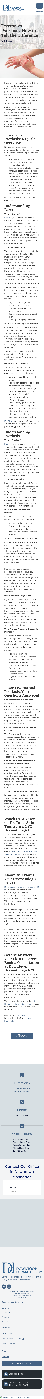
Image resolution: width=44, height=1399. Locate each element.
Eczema (8, 218)
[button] (39, 6)
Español (39, 11)
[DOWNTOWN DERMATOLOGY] (22, 1397)
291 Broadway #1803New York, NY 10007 (22, 1090)
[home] (12, 8)
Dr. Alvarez (9, 421)
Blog (4, 1351)
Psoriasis (8, 444)
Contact (5, 1357)
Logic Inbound (26, 1295)
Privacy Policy (22, 1297)
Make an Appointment (22, 1036)
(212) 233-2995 (22, 1015)
